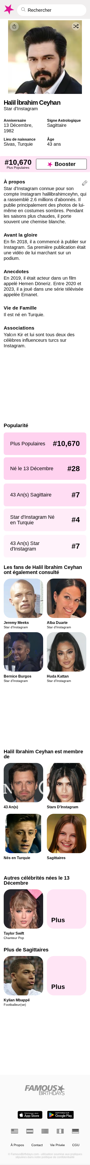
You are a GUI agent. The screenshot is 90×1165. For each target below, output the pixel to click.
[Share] (14, 26)
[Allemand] (75, 1131)
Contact (37, 1145)
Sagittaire (56, 125)
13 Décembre (17, 125)
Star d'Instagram (21, 108)
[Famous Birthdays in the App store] (30, 1115)
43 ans (54, 144)
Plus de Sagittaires (26, 950)
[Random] (76, 26)
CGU (75, 1145)
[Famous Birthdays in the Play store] (60, 1115)
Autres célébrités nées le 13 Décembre (36, 880)
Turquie (25, 144)
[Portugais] (45, 1131)
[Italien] (60, 1131)
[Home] (45, 1089)
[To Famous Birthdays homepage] (8, 9)
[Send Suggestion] (84, 184)
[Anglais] (14, 1131)
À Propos (17, 1145)
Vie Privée (57, 1145)
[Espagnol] (29, 1131)
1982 (9, 130)
